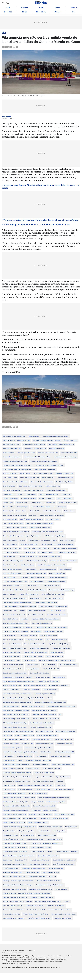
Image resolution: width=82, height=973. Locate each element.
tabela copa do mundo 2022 (55, 906)
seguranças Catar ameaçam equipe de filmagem (17, 885)
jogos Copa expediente (63, 777)
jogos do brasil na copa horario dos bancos (16, 781)
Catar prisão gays (31, 569)
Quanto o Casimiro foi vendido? (40, 860)
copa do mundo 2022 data (34, 640)
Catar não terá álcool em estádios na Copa (63, 561)
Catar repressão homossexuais (56, 581)
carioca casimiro (8, 494)
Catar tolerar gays (35, 598)
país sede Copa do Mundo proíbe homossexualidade (19, 797)
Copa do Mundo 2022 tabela (11, 652)
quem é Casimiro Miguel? (10, 868)
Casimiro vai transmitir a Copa (52, 511)
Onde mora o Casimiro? (25, 789)
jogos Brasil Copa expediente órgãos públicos (17, 773)
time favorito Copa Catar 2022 (36, 910)
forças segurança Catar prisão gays (40, 727)
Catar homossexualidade (45, 552)
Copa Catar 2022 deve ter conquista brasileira (45, 619)
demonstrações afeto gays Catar (39, 673)
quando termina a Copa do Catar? (48, 856)
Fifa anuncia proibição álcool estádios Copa (16, 719)
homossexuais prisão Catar (64, 743)
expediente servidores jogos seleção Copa (16, 714)
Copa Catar (24, 619)
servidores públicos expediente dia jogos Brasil (17, 901)
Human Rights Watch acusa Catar (60, 756)
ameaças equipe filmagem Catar (48, 453)
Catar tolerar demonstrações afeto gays (15, 598)
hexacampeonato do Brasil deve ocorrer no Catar (18, 743)
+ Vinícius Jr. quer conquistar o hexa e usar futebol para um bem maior (36, 224)
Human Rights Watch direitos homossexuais (16, 764)
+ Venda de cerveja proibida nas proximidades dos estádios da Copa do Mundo (40, 220)
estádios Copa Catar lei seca (12, 685)
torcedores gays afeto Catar (11, 914)
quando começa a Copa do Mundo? (41, 851)
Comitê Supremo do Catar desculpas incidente (53, 606)
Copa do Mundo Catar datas (54, 656)
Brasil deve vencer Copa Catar (43, 473)
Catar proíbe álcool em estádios (12, 573)
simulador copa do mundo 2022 (12, 906)
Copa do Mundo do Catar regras (13, 665)
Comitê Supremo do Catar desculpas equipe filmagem (19, 606)
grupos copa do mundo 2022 (63, 739)
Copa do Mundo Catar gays (11, 660)
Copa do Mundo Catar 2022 (11, 656)
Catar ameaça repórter (10, 519)
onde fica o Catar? (9, 789)
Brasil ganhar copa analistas (64, 482)
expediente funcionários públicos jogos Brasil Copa (50, 702)
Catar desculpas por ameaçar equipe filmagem (43, 540)
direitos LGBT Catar (59, 677)
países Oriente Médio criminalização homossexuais (53, 797)
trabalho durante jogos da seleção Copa (35, 914)
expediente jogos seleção (11, 706)
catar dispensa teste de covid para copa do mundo (57, 544)
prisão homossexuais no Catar (46, 835)
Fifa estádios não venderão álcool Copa (15, 723)
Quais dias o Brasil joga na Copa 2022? (15, 843)
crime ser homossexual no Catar (13, 669)
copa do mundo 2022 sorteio (61, 648)
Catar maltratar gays (9, 556)
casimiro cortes (8, 502)
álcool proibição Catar (70, 440)
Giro (4, 32)
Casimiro (19, 494)
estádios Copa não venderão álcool (34, 685)
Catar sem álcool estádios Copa (36, 590)
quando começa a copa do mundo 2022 (15, 851)
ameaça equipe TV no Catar (26, 453)
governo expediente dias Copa (24, 735)
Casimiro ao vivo (31, 494)
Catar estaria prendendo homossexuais (64, 548)
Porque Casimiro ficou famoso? (37, 822)
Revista (24, 7)
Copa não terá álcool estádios (68, 665)
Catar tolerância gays (9, 594)
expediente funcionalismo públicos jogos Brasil (17, 702)
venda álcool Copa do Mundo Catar (13, 918)
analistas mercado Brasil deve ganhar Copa (37, 457)
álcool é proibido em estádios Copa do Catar (16, 440)
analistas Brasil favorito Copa (12, 457)
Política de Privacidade (9, 967)
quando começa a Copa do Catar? (40, 847)
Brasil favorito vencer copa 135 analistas (15, 482)
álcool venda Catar (8, 453)
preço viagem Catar (59, 831)
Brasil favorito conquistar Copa (29, 478)
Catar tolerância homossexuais (29, 594)
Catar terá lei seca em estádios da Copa (61, 590)
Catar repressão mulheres (51, 586)
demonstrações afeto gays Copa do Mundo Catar (17, 677)
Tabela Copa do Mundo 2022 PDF (13, 910)
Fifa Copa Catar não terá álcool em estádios (46, 719)
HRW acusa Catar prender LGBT (64, 752)
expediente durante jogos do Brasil (13, 698)
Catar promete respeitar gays (57, 577)
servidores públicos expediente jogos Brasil (48, 901)
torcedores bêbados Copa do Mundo (60, 910)
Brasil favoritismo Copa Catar (64, 473)
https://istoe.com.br (9, 963)
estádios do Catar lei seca (11, 689)
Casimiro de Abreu (21, 502)
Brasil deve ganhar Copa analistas (45, 469)
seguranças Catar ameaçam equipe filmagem (49, 885)
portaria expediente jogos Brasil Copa (50, 827)
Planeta (74, 7)
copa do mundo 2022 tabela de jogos (35, 652)
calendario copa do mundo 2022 (56, 490)
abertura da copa (34, 436)
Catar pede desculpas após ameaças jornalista (51, 565)
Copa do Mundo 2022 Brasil (48, 635)
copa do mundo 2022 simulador (39, 648)
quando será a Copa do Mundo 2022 (67, 851)
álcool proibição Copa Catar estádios (34, 444)
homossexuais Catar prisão (44, 743)
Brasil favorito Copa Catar (65, 478)
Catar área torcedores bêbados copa (31, 519)
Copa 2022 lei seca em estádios (57, 615)
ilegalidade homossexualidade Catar (63, 764)
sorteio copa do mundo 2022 (34, 906)
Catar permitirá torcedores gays (12, 569)
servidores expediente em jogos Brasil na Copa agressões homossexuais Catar (27, 893)
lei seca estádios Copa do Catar (43, 781)
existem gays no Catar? (50, 689)
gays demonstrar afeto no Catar (65, 731)
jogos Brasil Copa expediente (51, 768)
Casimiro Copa (66, 494)
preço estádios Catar (9, 831)
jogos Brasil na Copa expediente (44, 773)
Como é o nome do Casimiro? (37, 610)
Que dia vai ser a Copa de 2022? (40, 864)
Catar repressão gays (36, 581)
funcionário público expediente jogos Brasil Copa (18, 731)
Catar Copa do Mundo (52, 519)
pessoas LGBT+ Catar (29, 818)
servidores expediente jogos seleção (42, 897)
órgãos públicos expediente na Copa (14, 793)
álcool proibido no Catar (56, 448)
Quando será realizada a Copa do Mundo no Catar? (18, 856)
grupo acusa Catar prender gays (41, 739)
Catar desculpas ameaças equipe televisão (16, 532)
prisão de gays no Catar (10, 835)
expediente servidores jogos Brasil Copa (44, 710)
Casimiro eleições (36, 502)
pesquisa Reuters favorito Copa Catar (40, 814)
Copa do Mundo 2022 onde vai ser (34, 644)
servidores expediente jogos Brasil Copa (15, 897)
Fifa (60, 714)
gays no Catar (7, 735)
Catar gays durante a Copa (11, 552)
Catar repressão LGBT (33, 586)
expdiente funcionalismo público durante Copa (17, 694)
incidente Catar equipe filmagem (13, 768)
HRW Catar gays (8, 756)
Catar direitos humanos (67, 540)
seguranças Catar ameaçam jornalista (14, 889)
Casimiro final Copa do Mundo (67, 502)
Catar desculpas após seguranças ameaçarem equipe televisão (22, 536)
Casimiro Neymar (21, 511)
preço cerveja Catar (71, 827)
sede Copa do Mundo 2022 (50, 872)
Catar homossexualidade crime (66, 552)
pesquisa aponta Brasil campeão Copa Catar (16, 806)
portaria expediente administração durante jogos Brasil (19, 827)
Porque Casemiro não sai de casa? (14, 822)
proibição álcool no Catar (54, 839)
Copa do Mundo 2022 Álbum (28, 635)
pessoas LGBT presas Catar (11, 818)
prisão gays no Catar (27, 835)
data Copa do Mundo (32, 669)
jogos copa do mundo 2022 (44, 777)
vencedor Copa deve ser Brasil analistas (64, 914)
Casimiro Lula (62, 507)
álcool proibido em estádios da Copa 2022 (61, 444)
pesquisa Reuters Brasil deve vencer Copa (44, 810)
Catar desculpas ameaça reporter (40, 527)
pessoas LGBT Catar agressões (64, 814)
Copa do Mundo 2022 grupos (12, 644)
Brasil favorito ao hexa (10, 478)
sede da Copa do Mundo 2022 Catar (14, 876)
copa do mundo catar (57, 652)
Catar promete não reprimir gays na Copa (32, 577)
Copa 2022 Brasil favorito (35, 615)
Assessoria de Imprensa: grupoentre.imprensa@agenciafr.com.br (39, 967)
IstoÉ (8, 7)
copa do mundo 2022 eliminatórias (56, 640)
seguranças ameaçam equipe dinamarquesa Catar (18, 881)
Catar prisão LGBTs (65, 569)
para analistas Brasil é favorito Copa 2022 (15, 802)
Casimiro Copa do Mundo (64, 498)
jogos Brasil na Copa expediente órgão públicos (17, 777)
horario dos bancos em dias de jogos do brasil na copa (20, 752)
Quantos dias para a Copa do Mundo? (64, 860)
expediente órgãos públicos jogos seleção (16, 710)
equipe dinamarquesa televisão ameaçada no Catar (18, 681)
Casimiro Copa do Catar (46, 498)
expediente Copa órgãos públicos (45, 694)
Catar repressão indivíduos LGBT (13, 586)
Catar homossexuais (29, 552)
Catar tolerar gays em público (54, 598)
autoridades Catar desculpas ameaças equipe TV (17, 465)
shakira (67, 901)
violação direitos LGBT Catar (63, 918)
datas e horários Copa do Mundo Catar (15, 673)
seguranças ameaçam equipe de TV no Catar (42, 876)
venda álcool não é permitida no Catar (39, 918)
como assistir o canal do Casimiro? (14, 610)
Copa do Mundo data (29, 660)
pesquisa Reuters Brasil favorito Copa (14, 814)
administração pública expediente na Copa (55, 436)
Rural (41, 7)
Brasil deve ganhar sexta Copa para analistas (16, 473)
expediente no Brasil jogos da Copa (33, 706)
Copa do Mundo (36, 631)
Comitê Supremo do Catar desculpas (46, 602)
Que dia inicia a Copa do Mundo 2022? (14, 864)
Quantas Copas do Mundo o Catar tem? (15, 860)
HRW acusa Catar (46, 752)
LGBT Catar (60, 781)
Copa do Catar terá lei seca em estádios (15, 631)
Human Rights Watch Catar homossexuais (38, 760)
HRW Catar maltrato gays (24, 756)
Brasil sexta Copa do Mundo (11, 490)
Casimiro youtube (69, 511)
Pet (73, 12)
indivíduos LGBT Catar (32, 768)
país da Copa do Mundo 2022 (38, 793)
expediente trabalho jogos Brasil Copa (44, 714)
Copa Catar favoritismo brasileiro (42, 623)
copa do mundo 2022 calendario (13, 640)
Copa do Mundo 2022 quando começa (14, 648)
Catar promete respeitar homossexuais (15, 581)
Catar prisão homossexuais (48, 569)
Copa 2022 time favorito (10, 619)
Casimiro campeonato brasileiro (48, 494)
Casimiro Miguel (8, 511)
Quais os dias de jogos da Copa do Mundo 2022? (46, 843)
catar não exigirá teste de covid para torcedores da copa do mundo (39, 556)
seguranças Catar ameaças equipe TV (40, 889)
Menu (24, 12)
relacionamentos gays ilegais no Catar (33, 868)
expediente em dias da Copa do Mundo (40, 698)
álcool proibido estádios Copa (12, 448)
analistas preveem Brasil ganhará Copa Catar (43, 461)
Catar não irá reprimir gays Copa (13, 561)
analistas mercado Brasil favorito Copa (65, 457)
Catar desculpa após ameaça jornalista (14, 527)
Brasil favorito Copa (48, 478)
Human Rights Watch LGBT (41, 764)
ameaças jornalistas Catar (69, 453)
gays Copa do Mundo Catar (44, 731)
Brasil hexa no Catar (9, 486)
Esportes (8, 12)
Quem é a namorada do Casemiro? (63, 864)
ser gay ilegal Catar (61, 889)
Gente (57, 7)
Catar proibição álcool (9, 577)
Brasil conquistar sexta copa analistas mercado (17, 469)
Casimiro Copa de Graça (10, 498)
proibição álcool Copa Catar (35, 839)
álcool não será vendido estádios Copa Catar (46, 440)
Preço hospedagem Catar (26, 831)
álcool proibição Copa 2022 (11, 444)
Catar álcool (32, 515)
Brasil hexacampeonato (53, 486)
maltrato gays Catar (9, 785)
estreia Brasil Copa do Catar (31, 689)
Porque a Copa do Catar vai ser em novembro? (54, 818)
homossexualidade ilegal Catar (12, 748)
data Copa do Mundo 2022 (51, 669)
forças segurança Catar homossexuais (14, 727)
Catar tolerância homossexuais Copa (53, 594)
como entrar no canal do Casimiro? (14, 615)
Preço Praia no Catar (44, 831)
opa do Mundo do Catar (43, 789)
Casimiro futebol (8, 507)
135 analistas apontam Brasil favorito (14, 436)
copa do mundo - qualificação (53, 631)
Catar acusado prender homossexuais (14, 515)
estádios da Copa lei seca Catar (59, 685)
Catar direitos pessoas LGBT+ (29, 544)
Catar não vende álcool (10, 565)
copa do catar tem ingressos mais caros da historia (51, 627)
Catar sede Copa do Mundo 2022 (13, 590)
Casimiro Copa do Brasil (28, 498)
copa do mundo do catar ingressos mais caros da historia (56, 660)
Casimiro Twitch (34, 511)
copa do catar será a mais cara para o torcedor (17, 627)
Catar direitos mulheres (10, 544)
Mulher (57, 12)
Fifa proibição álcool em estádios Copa (41, 723)
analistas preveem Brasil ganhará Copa (15, 461)
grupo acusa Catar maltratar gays (47, 735)
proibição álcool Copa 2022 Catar (13, 839)
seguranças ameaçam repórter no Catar (49, 881)
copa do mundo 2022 (9, 635)
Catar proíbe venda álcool (57, 573)
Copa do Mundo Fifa (32, 665)
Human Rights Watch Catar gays (12, 760)
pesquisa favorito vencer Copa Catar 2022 (15, 810)
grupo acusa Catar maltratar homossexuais (16, 739)
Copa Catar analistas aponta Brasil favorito (16, 623)
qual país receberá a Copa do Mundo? (15, 847)
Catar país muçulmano (27, 565)
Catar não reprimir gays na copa (37, 561)
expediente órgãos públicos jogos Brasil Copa (61, 706)
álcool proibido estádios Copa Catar (35, 448)
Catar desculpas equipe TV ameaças (14, 540)
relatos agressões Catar (56, 868)
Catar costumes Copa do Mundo (13, 523)
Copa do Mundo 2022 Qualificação (59, 644)
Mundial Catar (60, 785)
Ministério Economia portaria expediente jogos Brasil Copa (35, 785)
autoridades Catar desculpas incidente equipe (49, 465)
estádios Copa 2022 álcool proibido (48, 681)
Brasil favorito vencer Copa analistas (42, 482)
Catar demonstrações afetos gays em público (39, 523)
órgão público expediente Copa (63, 789)
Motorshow (41, 12)
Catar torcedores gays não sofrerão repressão (17, 602)
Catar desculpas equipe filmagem (55, 536)
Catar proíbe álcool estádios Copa (36, 573)
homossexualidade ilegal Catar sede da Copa (38, 748)
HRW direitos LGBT (41, 756)
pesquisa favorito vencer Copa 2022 (44, 806)
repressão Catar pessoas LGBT (12, 872)
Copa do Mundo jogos (49, 665)
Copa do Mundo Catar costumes (32, 656)
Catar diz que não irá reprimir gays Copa (36, 548)
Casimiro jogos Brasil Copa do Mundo (42, 507)
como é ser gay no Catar (57, 610)
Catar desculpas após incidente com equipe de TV (47, 532)
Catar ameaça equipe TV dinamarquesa (52, 515)
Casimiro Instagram (22, 507)
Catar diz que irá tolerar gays (12, 548)
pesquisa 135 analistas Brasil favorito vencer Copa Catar (48, 802)
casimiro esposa (50, 502)
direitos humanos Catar (43, 677)
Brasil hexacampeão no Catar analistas (30, 486)
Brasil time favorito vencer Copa (33, 490)
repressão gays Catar (32, 872)
